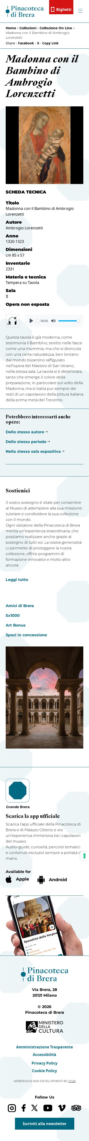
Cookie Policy (44, 1070)
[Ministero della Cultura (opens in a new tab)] (44, 1027)
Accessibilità (44, 1054)
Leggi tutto (17, 579)
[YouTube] (47, 1108)
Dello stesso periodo (26, 441)
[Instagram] (12, 1108)
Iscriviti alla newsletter (44, 1123)
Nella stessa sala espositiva (33, 451)
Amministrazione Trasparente (44, 1047)
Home (11, 28)
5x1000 (13, 615)
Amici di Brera (20, 606)
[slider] (37, 321)
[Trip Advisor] (76, 1108)
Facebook (26, 43)
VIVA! (72, 1081)
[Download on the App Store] (17, 879)
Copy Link (50, 43)
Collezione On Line (56, 28)
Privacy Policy (44, 1063)
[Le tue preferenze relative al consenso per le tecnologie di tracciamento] (84, 855)
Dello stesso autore (25, 432)
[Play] (31, 321)
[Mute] (53, 321)
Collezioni (27, 28)
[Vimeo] (62, 1108)
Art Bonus (16, 625)
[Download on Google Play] (52, 880)
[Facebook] (24, 1108)
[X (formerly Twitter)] (34, 1108)
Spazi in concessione (26, 635)
